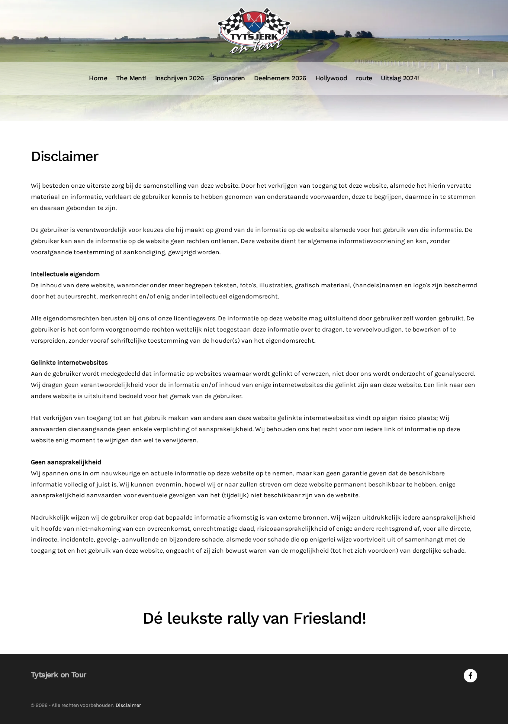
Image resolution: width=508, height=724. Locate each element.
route (364, 78)
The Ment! (131, 78)
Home (98, 78)
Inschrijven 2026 (179, 78)
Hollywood (331, 78)
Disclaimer (128, 705)
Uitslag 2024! (400, 78)
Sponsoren (229, 78)
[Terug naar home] (254, 30)
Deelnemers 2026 (280, 78)
